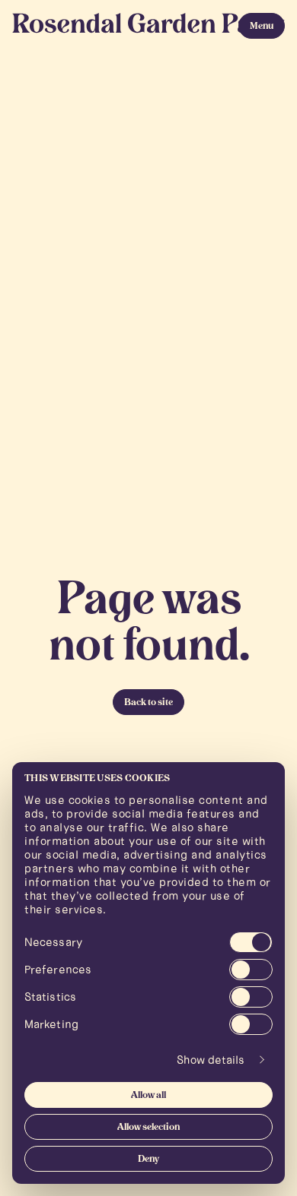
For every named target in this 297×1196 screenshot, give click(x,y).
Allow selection (148, 1127)
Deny (148, 1159)
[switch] (251, 969)
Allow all (148, 1095)
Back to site (148, 702)
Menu (261, 26)
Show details (210, 1060)
